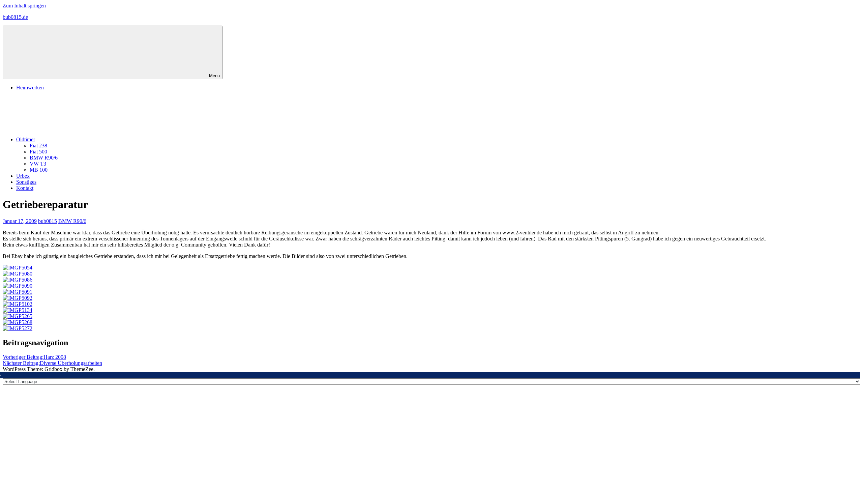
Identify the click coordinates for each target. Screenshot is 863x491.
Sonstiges (26, 182)
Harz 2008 (34, 357)
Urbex (23, 176)
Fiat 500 (38, 151)
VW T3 (38, 164)
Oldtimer (25, 139)
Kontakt (24, 188)
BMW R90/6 (44, 158)
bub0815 (47, 221)
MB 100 (39, 170)
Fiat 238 (38, 145)
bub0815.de (15, 17)
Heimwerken (30, 87)
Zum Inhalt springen (24, 5)
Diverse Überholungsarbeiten (52, 363)
